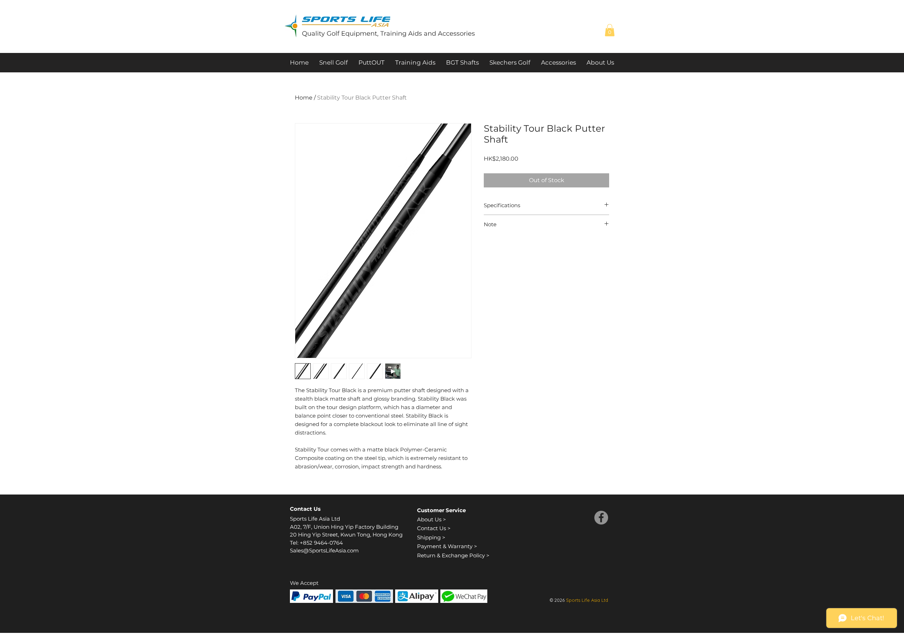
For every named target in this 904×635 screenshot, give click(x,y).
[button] (610, 30)
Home (304, 97)
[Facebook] (601, 518)
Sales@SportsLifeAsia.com (324, 550)
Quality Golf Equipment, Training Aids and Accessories (388, 33)
